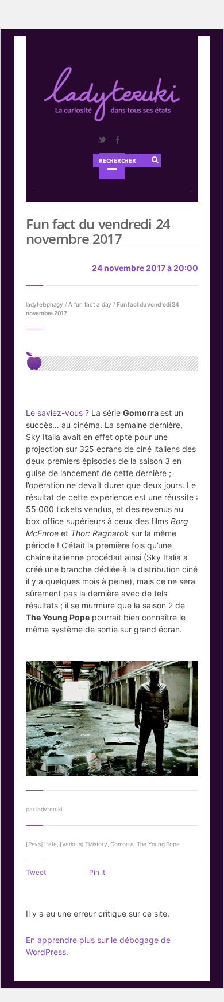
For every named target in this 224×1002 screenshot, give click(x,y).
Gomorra (121, 843)
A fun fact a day (89, 304)
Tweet (36, 872)
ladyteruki (49, 808)
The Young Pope (158, 843)
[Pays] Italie (41, 843)
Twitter (101, 140)
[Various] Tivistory (83, 843)
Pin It (97, 872)
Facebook (117, 140)
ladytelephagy (44, 304)
